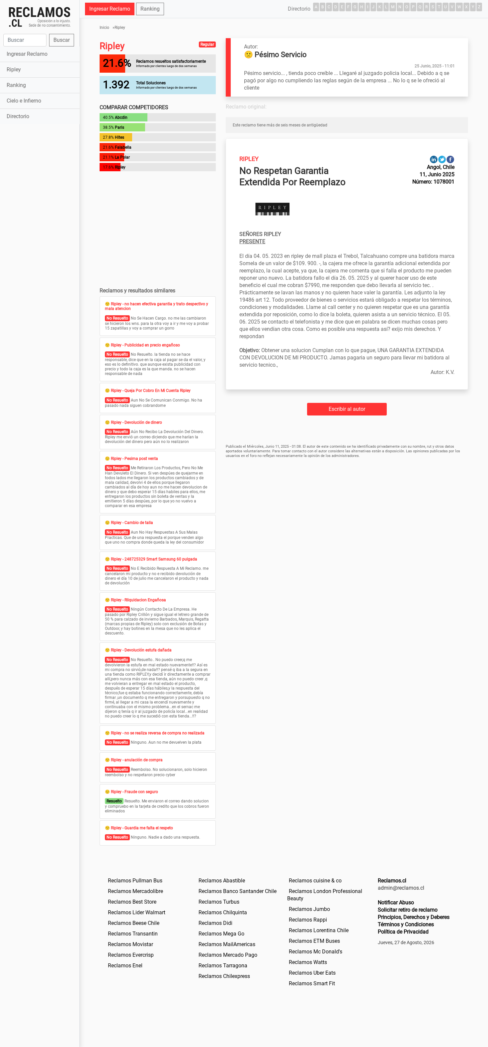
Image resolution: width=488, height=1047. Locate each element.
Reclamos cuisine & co (315, 880)
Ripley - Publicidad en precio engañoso (145, 345)
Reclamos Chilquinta (223, 912)
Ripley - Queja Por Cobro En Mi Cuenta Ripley (151, 390)
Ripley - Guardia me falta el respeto (142, 828)
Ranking (16, 85)
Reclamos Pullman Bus (135, 880)
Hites (119, 137)
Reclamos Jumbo (309, 909)
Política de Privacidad (403, 932)
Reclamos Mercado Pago (228, 955)
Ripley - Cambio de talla (132, 522)
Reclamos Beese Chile (133, 923)
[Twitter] (442, 159)
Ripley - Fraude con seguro (134, 791)
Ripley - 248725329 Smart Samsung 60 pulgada (154, 559)
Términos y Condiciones (406, 924)
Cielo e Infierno (24, 101)
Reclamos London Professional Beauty (324, 895)
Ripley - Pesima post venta (134, 458)
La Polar (122, 157)
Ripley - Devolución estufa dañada (141, 650)
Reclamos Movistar (130, 944)
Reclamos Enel (125, 965)
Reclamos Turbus (219, 902)
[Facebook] (450, 159)
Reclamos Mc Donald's (315, 951)
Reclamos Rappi (308, 920)
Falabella (123, 147)
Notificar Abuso (396, 902)
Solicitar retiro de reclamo (408, 910)
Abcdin (121, 117)
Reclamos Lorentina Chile (319, 930)
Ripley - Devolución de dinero (136, 422)
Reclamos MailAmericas (227, 944)
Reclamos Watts (308, 962)
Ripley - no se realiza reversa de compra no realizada (157, 733)
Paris (119, 127)
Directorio (18, 116)
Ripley (14, 69)
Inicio (104, 27)
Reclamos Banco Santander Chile (238, 891)
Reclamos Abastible (222, 880)
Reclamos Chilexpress (224, 976)
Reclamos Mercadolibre (135, 891)
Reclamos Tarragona (223, 965)
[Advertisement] (39, 230)
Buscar (61, 40)
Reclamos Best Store (132, 902)
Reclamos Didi (215, 923)
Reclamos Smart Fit (312, 983)
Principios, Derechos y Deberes (413, 917)
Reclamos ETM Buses (314, 941)
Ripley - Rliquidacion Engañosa (138, 600)
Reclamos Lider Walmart (136, 912)
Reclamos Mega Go (221, 934)
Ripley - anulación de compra (137, 760)
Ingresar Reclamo (27, 54)
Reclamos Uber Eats (312, 973)
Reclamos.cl (392, 880)
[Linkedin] (434, 159)
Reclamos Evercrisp (131, 955)
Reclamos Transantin (133, 934)
